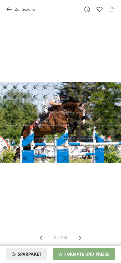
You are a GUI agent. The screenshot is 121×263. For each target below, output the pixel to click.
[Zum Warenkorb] (112, 9)
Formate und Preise (86, 255)
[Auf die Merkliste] (99, 9)
